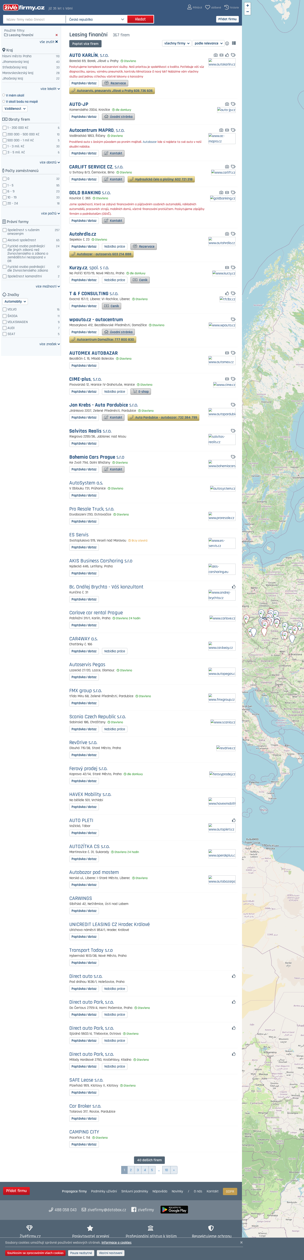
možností (46, 286)
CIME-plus (85, 379)
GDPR (230, 1191)
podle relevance (207, 43)
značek (47, 344)
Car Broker (85, 1106)
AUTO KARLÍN (89, 55)
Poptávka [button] (84, 83)
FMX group (85, 690)
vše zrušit (47, 41)
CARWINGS (80, 898)
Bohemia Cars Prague (96, 457)
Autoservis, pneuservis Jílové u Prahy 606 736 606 (114, 90)
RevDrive (83, 742)
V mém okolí (15, 95)
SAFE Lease (86, 1080)
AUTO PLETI (81, 820)
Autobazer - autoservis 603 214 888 (103, 254)
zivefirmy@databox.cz (106, 1210)
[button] (194, 7)
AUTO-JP (78, 104)
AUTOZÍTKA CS (89, 846)
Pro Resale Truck (91, 509)
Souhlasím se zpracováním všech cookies (35, 1253)
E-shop (143, 391)
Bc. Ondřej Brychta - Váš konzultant (106, 587)
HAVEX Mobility (90, 794)
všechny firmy (175, 43)
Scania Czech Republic (97, 716)
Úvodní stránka (121, 116)
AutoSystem (86, 483)
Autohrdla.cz (82, 234)
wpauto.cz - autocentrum (96, 319)
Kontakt (115, 153)
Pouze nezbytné (81, 1253)
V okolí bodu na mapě (22, 101)
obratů (48, 162)
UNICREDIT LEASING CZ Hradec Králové (109, 924)
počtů (48, 213)
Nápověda (159, 1191)
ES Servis (79, 535)
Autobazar (150, 142)
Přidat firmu (227, 19)
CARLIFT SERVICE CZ (96, 167)
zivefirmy (146, 1210)
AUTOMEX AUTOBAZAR (93, 353)
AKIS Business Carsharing (100, 561)
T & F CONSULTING (93, 293)
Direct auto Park (91, 1002)
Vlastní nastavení (110, 1253)
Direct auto (85, 976)
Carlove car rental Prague (96, 613)
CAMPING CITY (84, 1132)
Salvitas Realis (90, 431)
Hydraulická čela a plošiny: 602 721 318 (163, 179)
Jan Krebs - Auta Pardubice (103, 405)
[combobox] (35, 19)
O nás (198, 1191)
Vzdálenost (13, 108)
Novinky (177, 1191)
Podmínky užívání (104, 1191)
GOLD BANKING (90, 193)
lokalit (48, 88)
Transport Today (91, 950)
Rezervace (118, 83)
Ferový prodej (88, 768)
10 (166, 1170)
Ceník (142, 280)
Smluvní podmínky (134, 1191)
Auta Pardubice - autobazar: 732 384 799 (165, 417)
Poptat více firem (85, 43)
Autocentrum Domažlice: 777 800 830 (105, 339)
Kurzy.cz (89, 268)
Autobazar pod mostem (94, 872)
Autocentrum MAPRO (96, 130)
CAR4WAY (83, 639)
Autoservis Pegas (87, 664)
